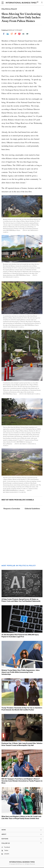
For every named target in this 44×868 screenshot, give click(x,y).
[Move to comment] (27, 34)
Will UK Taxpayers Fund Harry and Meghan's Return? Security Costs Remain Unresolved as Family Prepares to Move (22, 781)
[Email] (23, 34)
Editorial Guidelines (32, 508)
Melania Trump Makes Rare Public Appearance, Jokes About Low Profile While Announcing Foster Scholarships (21, 672)
